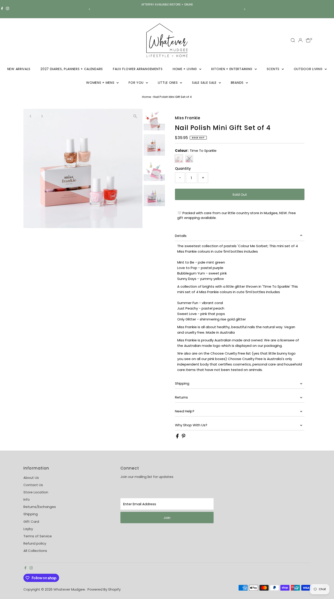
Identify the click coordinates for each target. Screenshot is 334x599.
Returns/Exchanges (39, 506)
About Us (31, 477)
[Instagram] (7, 9)
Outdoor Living (309, 69)
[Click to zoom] (135, 116)
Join (167, 517)
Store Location (35, 492)
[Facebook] (2, 9)
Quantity (183, 168)
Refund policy (34, 543)
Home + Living (185, 69)
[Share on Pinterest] (183, 437)
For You (137, 82)
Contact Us (33, 484)
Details (181, 235)
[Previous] (90, 9)
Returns (181, 397)
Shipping (182, 383)
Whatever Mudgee (69, 589)
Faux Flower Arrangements (138, 69)
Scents (274, 69)
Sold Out (239, 194)
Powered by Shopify (104, 589)
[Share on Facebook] (177, 437)
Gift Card (31, 521)
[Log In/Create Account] (300, 40)
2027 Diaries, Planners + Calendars (71, 69)
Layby (28, 528)
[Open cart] (308, 40)
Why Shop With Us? (191, 425)
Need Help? (184, 411)
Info (26, 499)
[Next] (244, 9)
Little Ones (168, 82)
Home (146, 97)
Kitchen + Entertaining (232, 69)
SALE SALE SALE (205, 82)
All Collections (35, 550)
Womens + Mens (100, 82)
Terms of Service (37, 536)
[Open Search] (293, 40)
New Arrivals (18, 69)
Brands (238, 82)
